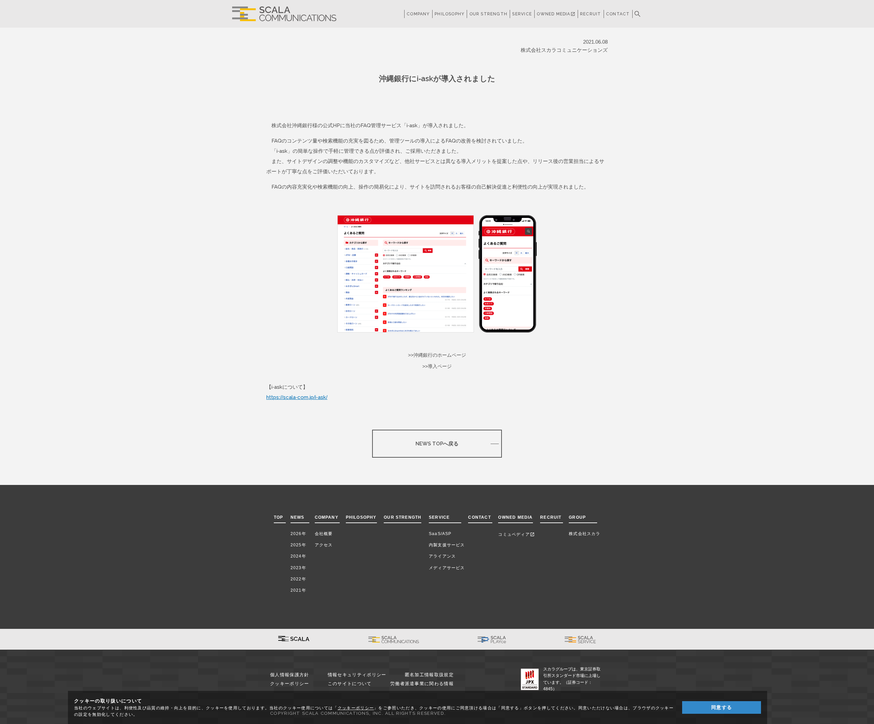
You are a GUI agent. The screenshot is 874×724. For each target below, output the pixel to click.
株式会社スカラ (584, 533)
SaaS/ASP (440, 533)
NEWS (299, 517)
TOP (278, 517)
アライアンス (442, 556)
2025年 (298, 545)
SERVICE (439, 517)
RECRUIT (590, 14)
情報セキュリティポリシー (357, 674)
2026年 (298, 533)
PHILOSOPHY (449, 14)
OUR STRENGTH (488, 14)
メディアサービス (447, 567)
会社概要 (324, 533)
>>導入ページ (437, 366)
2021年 (298, 590)
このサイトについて (350, 683)
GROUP (577, 517)
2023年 (298, 567)
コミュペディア (516, 534)
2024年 (298, 556)
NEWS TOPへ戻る (437, 443)
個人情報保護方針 (289, 674)
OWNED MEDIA (556, 14)
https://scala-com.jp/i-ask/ (296, 397)
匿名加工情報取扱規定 (429, 674)
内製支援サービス (447, 545)
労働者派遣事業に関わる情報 (422, 683)
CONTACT (618, 14)
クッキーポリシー (289, 683)
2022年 (298, 579)
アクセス (324, 545)
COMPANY (418, 14)
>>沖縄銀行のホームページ (437, 355)
